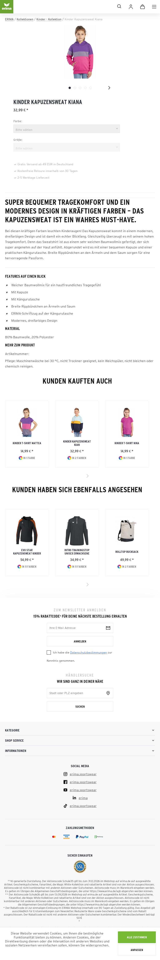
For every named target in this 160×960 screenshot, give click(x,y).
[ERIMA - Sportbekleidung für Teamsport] (6, 10)
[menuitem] (154, 7)
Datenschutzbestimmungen (88, 652)
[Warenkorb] (142, 6)
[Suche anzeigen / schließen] (69, 6)
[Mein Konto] (130, 6)
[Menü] (154, 7)
